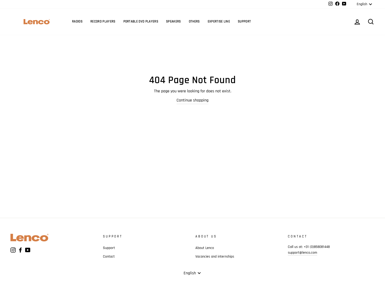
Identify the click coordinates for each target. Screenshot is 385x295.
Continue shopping (192, 100)
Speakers (173, 21)
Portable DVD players (140, 21)
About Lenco (204, 248)
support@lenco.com (302, 252)
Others (194, 21)
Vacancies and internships (214, 256)
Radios (77, 21)
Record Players (103, 21)
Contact (109, 256)
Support (244, 21)
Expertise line (219, 21)
